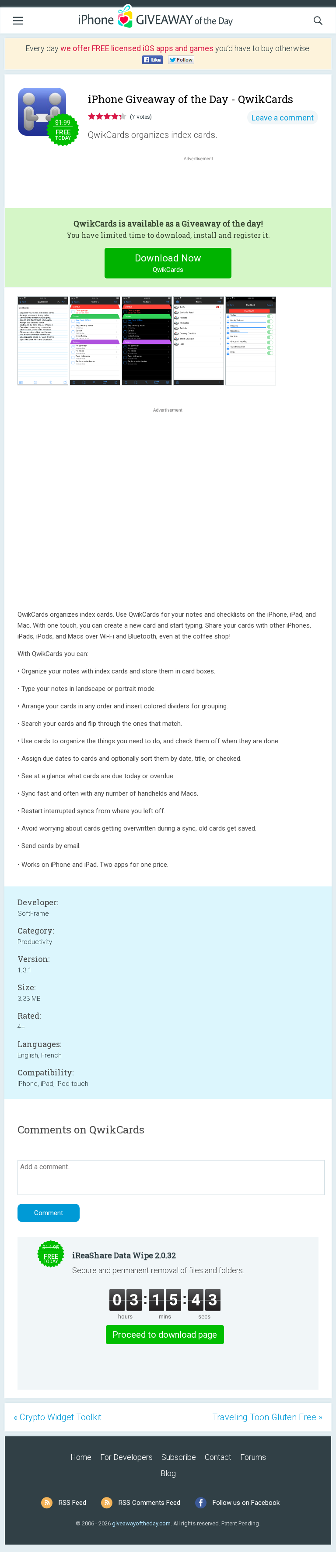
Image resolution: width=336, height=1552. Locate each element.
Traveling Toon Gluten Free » (267, 1417)
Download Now (168, 263)
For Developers (126, 1457)
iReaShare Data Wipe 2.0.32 (124, 1255)
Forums (253, 1457)
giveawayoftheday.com (141, 1523)
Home (80, 1457)
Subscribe (178, 1457)
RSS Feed (72, 1503)
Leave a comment (283, 117)
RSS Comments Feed (149, 1503)
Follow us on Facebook (246, 1503)
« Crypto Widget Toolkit (58, 1417)
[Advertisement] (203, 184)
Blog (168, 1473)
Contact (218, 1457)
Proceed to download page (164, 1334)
